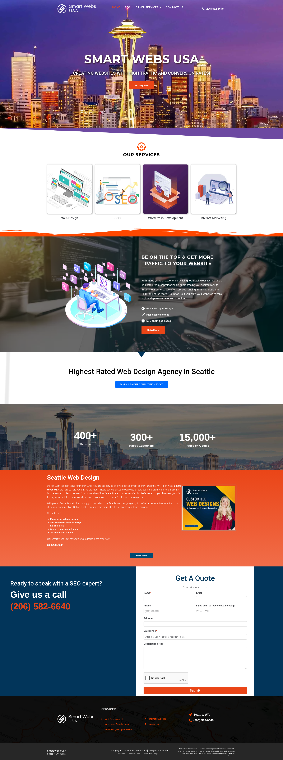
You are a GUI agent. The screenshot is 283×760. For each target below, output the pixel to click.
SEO (118, 218)
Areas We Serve (133, 754)
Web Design (69, 218)
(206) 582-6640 (40, 606)
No (208, 611)
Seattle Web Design (150, 754)
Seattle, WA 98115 (56, 754)
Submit (195, 690)
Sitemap (121, 754)
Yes (200, 611)
